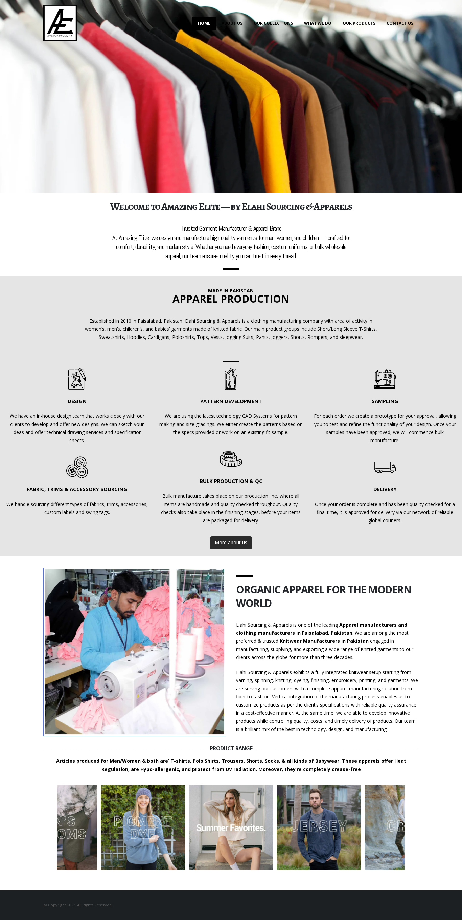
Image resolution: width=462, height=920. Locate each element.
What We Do (317, 23)
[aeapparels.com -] (60, 23)
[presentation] (42, 827)
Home (204, 23)
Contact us (400, 23)
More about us (231, 542)
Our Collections (273, 23)
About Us (232, 23)
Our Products (359, 23)
